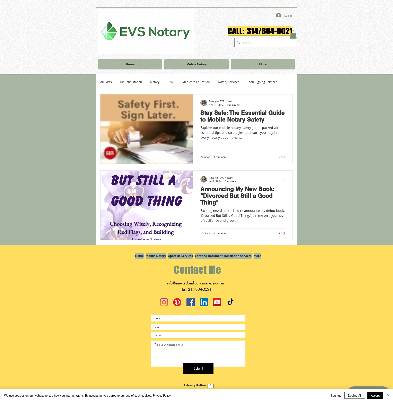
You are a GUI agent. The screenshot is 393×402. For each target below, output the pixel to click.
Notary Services (228, 82)
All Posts (106, 82)
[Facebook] (190, 302)
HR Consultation (131, 82)
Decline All (354, 395)
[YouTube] (217, 302)
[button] (293, 34)
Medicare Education (196, 82)
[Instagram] (164, 302)
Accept (375, 395)
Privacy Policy (162, 395)
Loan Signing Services (262, 82)
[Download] (210, 386)
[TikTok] (230, 302)
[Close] (388, 395)
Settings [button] (336, 395)
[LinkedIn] (204, 302)
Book (171, 82)
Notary (154, 82)
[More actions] (284, 102)
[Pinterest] (177, 302)
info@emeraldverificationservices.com (195, 282)
